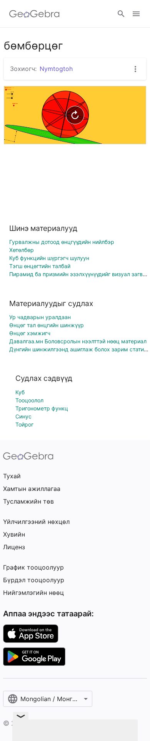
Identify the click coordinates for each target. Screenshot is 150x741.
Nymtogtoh (56, 68)
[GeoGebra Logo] (34, 14)
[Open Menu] (136, 13)
